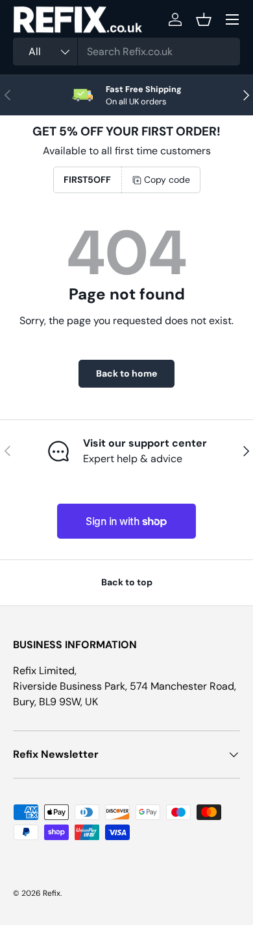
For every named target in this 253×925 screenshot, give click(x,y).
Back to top (126, 582)
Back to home (126, 373)
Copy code (167, 179)
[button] (203, 19)
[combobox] (126, 51)
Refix (51, 893)
